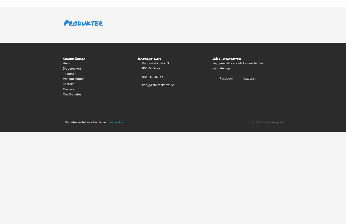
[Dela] (32, 135)
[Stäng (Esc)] (44, 135)
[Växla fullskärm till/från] (19, 135)
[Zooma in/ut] (6, 135)
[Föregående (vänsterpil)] (6, 142)
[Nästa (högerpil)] (19, 142)
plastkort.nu (116, 122)
